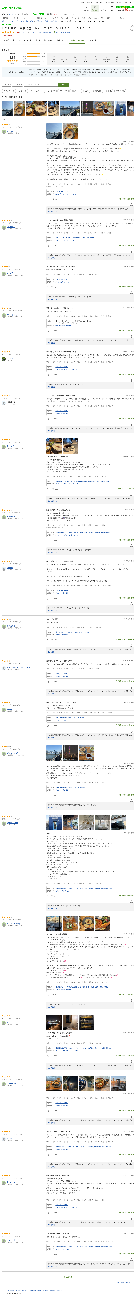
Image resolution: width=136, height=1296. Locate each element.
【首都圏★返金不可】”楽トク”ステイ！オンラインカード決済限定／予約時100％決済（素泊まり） (83, 888)
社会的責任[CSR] (35, 1290)
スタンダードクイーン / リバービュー (66, 194)
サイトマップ (99, 2)
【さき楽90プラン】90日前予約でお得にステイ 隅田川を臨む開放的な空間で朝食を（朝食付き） (83, 987)
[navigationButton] (131, 108)
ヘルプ (82, 2)
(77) (49, 40)
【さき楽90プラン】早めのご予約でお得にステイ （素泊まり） (73, 632)
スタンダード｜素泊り (61, 191)
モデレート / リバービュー (63, 325)
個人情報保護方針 (22, 1290)
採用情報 (45, 1290)
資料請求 (59, 1290)
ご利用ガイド (90, 2)
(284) (77, 40)
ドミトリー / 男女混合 (61, 413)
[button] (7, 108)
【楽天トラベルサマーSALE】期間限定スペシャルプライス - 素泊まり (75, 238)
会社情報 (11, 1290)
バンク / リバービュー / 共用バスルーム (66, 484)
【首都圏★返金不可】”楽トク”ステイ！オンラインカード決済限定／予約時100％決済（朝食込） (83, 532)
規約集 (52, 1290)
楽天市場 (119, 2)
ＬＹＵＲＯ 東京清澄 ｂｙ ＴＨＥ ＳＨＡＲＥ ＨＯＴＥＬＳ (46, 28)
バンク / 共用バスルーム (62, 282)
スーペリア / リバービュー (63, 989)
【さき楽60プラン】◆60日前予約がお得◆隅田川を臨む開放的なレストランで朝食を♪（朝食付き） (84, 481)
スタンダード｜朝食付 (61, 590)
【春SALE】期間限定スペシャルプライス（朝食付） (70, 718)
